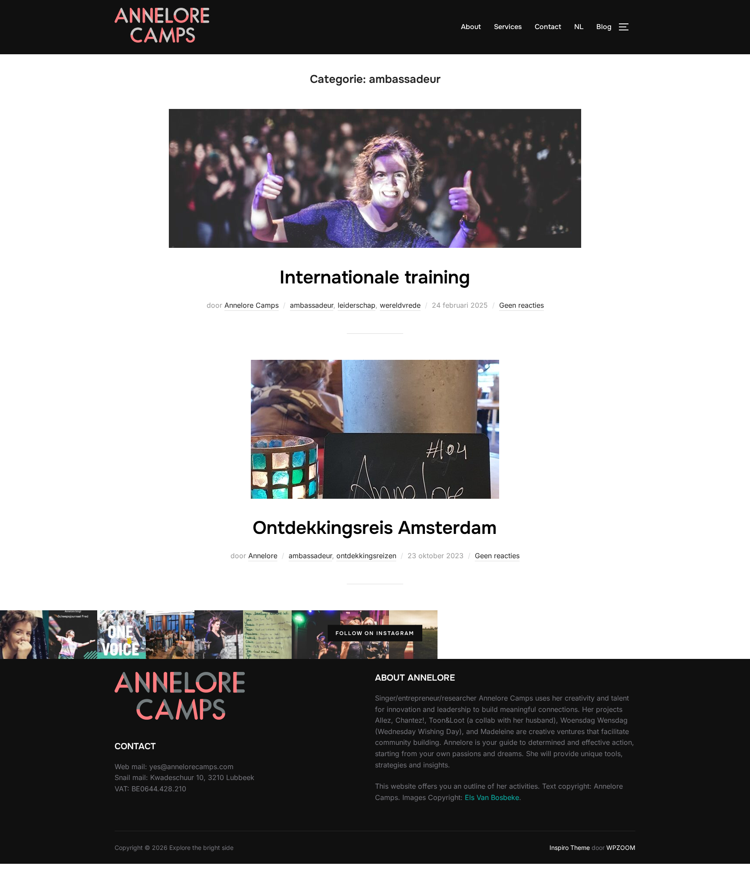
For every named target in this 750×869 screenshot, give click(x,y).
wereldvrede (400, 305)
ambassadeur (311, 305)
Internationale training (375, 277)
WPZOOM (620, 847)
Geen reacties (521, 305)
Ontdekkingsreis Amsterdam (375, 528)
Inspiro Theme (569, 847)
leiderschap (356, 305)
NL (578, 26)
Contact (548, 26)
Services (508, 26)
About (471, 26)
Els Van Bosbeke (492, 797)
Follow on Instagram (375, 633)
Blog (604, 26)
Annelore (262, 555)
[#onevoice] (170, 634)
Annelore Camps (251, 305)
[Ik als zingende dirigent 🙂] (218, 634)
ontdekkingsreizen (366, 555)
